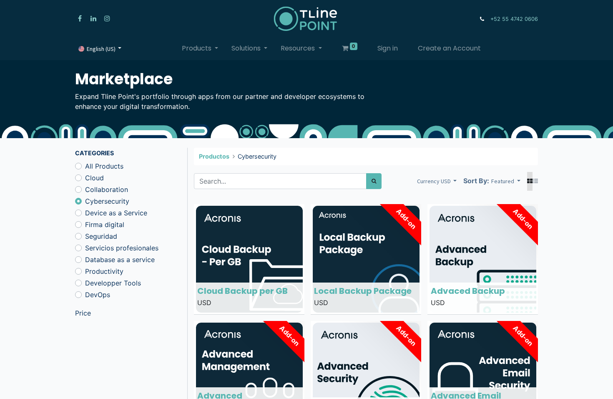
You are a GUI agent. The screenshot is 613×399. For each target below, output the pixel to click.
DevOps (97, 294)
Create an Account (449, 48)
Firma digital (104, 224)
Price (83, 313)
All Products (104, 166)
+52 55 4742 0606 (514, 19)
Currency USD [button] (434, 181)
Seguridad (101, 236)
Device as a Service (116, 213)
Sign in (387, 48)
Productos (214, 156)
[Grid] (530, 181)
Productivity (104, 271)
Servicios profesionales (121, 248)
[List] (535, 181)
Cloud (94, 178)
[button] (505, 181)
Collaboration (106, 189)
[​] (79, 18)
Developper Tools (113, 283)
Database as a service (120, 259)
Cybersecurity (107, 201)
